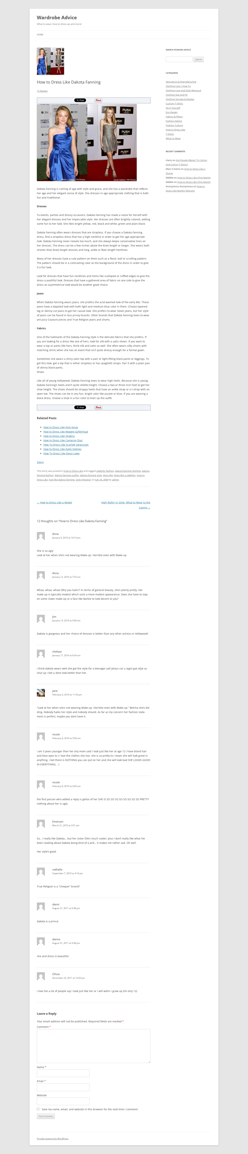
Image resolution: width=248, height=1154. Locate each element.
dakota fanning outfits (67, 475)
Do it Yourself (173, 108)
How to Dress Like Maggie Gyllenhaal (65, 431)
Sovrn (40, 462)
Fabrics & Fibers (174, 116)
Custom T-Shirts (174, 103)
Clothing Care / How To (178, 86)
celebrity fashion (105, 471)
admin (115, 479)
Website (42, 1095)
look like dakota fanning (62, 479)
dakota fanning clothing (128, 471)
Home (40, 34)
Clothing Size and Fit (177, 94)
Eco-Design (172, 112)
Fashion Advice (174, 121)
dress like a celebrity (125, 475)
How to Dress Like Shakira (59, 436)
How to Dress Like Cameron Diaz (63, 440)
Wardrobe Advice (57, 17)
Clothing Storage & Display (180, 99)
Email (41, 1081)
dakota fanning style (91, 475)
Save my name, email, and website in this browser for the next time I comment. (90, 1109)
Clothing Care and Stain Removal (183, 90)
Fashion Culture (174, 125)
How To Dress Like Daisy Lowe (61, 453)
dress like (108, 475)
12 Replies (42, 91)
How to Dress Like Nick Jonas (60, 427)
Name (41, 1067)
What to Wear (173, 138)
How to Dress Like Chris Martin (194, 177)
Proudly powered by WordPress (52, 1138)
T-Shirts (170, 134)
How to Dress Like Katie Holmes (62, 449)
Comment (44, 1027)
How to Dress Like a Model (54, 502)
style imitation (83, 479)
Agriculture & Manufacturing (181, 81)
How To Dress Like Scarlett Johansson (66, 444)
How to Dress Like (73, 471)
